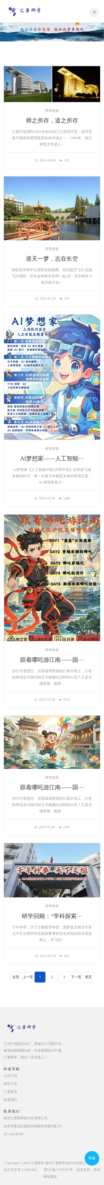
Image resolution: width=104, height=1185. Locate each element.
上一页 (28, 977)
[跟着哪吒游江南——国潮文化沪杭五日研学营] (52, 577)
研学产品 (10, 1084)
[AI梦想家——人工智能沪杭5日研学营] (52, 377)
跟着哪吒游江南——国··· (52, 660)
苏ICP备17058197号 (58, 1170)
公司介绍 (10, 1076)
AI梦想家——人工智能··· (52, 458)
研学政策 (52, 111)
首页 (15, 977)
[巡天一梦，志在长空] (52, 208)
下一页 (76, 977)
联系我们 (10, 1100)
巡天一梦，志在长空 (52, 259)
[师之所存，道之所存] (52, 83)
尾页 (88, 977)
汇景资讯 (10, 1092)
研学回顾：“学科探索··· (52, 916)
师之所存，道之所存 (52, 120)
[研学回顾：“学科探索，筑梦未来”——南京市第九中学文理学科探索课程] (52, 870)
